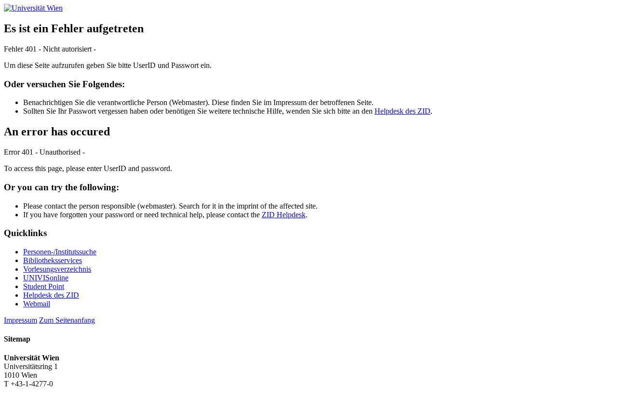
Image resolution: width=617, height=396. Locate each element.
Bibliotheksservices (52, 260)
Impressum (20, 320)
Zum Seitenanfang (67, 320)
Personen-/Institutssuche (59, 252)
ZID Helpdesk (284, 215)
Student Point (43, 286)
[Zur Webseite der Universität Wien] (33, 8)
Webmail (36, 304)
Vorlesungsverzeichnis (57, 269)
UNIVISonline (45, 278)
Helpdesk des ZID (402, 111)
